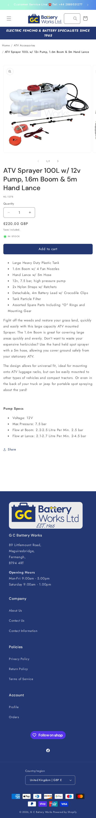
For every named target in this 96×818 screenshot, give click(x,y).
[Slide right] (58, 161)
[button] (9, 18)
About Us (15, 610)
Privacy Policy (19, 659)
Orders (14, 717)
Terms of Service (21, 679)
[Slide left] (38, 161)
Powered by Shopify (65, 812)
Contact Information (23, 631)
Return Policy (18, 669)
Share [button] (12, 449)
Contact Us (17, 620)
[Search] (75, 18)
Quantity (8, 203)
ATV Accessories (24, 45)
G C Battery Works (41, 812)
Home (6, 45)
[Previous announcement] (8, 5)
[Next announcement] (88, 5)
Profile (14, 707)
